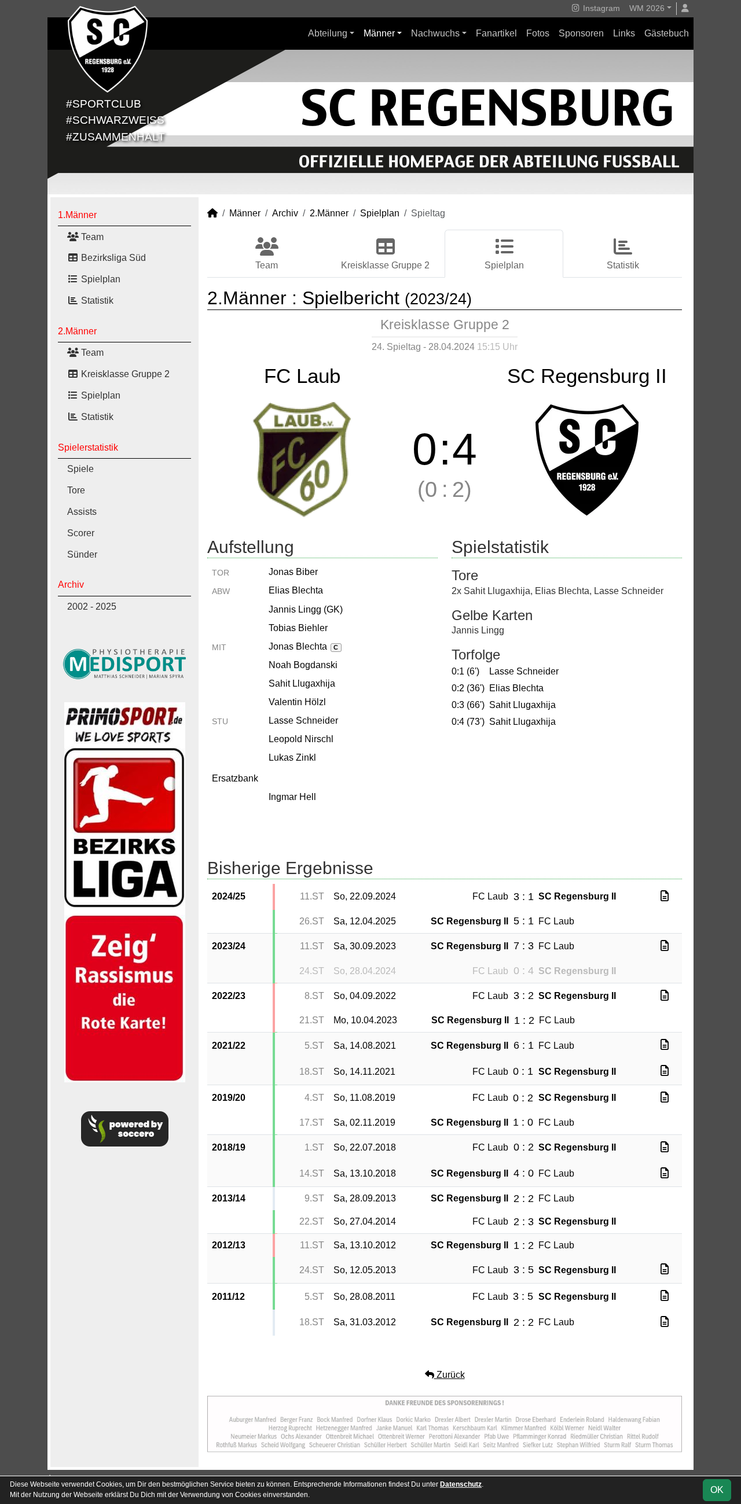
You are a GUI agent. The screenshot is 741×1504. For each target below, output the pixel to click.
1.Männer (77, 215)
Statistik (96, 300)
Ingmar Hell (292, 797)
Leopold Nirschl (301, 739)
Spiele (80, 469)
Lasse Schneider (303, 720)
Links (624, 33)
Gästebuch (666, 33)
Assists (82, 512)
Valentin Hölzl (297, 702)
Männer (379, 33)
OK (717, 1490)
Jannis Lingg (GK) (306, 609)
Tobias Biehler (298, 628)
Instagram (600, 8)
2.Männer (77, 331)
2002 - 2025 (91, 606)
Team (91, 237)
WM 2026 (647, 8)
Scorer (80, 533)
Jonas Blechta (303, 646)
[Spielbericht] (665, 896)
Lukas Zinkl (292, 757)
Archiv (71, 584)
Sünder (82, 554)
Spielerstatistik (88, 447)
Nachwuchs (435, 33)
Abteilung (327, 33)
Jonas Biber (293, 572)
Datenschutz (461, 1484)
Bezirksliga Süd (112, 258)
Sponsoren (581, 33)
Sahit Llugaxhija (302, 683)
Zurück (449, 1375)
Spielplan (99, 279)
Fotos (537, 33)
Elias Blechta (296, 590)
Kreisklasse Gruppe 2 (124, 374)
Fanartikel (496, 33)
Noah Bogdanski (303, 665)
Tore (76, 490)
